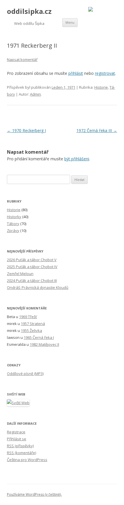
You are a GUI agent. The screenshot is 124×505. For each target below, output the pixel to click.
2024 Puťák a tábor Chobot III (32, 280)
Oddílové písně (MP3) (25, 373)
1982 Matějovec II (44, 344)
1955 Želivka (31, 330)
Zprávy (13, 230)
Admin (35, 94)
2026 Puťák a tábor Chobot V (32, 259)
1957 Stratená (33, 323)
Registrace (16, 432)
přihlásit (75, 73)
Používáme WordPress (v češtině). (34, 494)
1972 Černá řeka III (96, 130)
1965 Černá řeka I (39, 337)
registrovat (105, 73)
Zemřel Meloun (20, 273)
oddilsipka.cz (29, 11)
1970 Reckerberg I (26, 130)
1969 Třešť (28, 316)
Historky (14, 216)
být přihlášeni (76, 158)
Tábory (13, 223)
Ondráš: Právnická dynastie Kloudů (37, 287)
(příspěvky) (20, 445)
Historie (101, 87)
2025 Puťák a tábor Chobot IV (32, 266)
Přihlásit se (16, 438)
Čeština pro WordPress (27, 459)
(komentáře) (21, 452)
